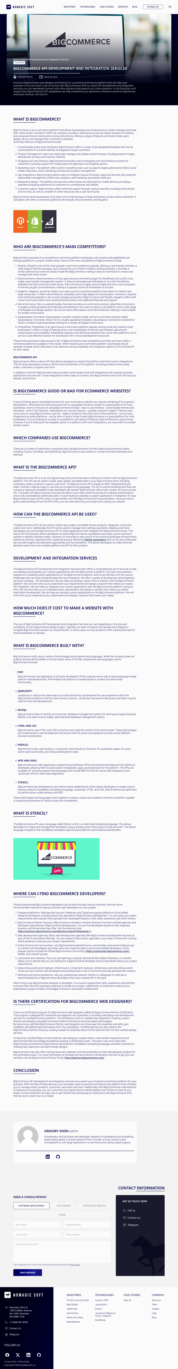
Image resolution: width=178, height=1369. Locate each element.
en (171, 6)
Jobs (154, 1313)
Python (98, 1309)
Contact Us (153, 6)
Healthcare (72, 1309)
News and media (75, 1317)
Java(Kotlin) (101, 1304)
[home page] (20, 7)
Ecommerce (72, 1313)
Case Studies (107, 7)
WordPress (100, 1320)
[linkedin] (47, 1156)
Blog (134, 7)
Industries (69, 7)
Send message (27, 1272)
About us (156, 1300)
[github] (58, 1156)
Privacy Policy (75, 1264)
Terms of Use (23, 1362)
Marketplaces (73, 1321)
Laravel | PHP (101, 1300)
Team (154, 1304)
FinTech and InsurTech (78, 1300)
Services (123, 7)
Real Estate (72, 1304)
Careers (155, 1309)
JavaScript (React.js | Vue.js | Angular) (105, 1314)
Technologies (87, 7)
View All (127, 1300)
